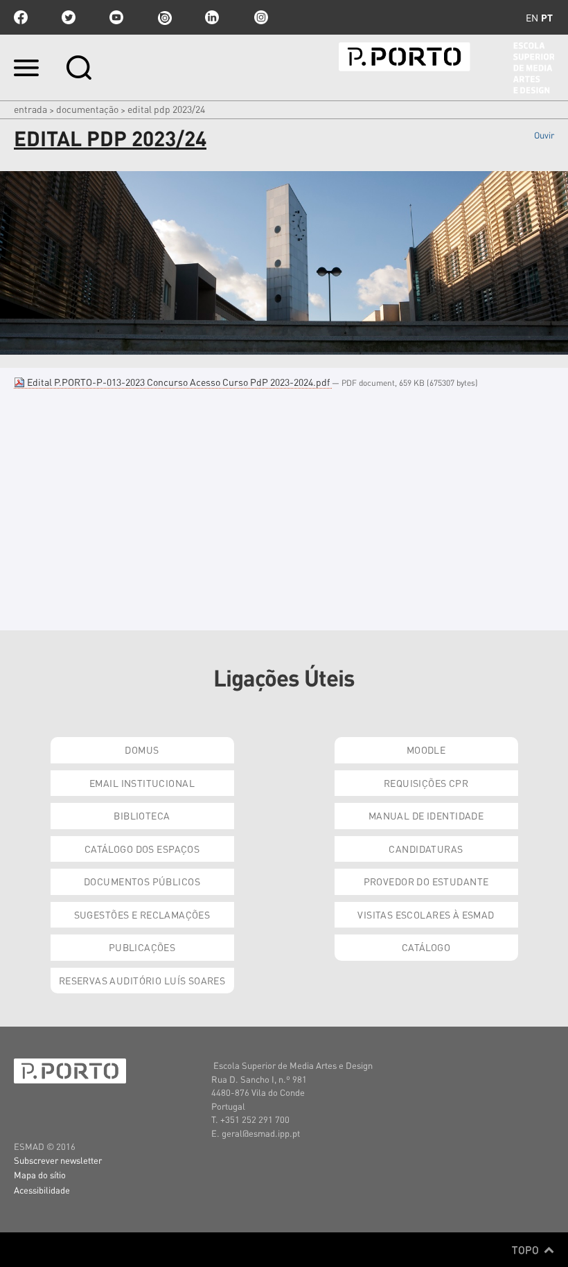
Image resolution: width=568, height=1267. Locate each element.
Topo (527, 1250)
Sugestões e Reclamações (142, 914)
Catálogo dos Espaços (142, 848)
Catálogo (426, 947)
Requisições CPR (426, 783)
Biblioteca (142, 815)
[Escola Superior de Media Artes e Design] (446, 68)
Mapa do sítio (40, 1174)
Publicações (142, 947)
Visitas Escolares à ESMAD (426, 914)
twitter (69, 17)
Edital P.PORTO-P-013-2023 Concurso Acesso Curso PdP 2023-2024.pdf (178, 381)
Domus (142, 749)
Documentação (87, 109)
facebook (21, 17)
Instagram (260, 17)
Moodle (426, 749)
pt (547, 17)
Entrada (30, 109)
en (532, 17)
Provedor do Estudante (426, 881)
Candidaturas (426, 848)
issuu (164, 17)
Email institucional (142, 783)
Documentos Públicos (142, 881)
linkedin (212, 17)
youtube (116, 17)
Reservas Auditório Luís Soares (142, 980)
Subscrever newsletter (58, 1160)
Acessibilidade (42, 1190)
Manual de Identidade (426, 815)
